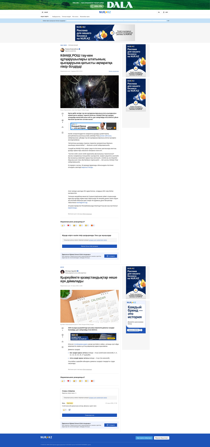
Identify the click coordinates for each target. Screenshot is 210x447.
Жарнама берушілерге (161, 438)
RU (159, 12)
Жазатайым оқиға (84, 16)
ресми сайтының (105, 136)
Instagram (112, 256)
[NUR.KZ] (105, 12)
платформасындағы (81, 344)
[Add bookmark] (62, 132)
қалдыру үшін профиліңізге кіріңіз (98, 240)
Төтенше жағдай (66, 16)
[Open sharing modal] (62, 127)
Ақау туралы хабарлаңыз (144, 438)
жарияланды (72, 208)
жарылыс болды (87, 167)
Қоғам (62, 267)
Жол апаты (75, 16)
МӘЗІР (46, 12)
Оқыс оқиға (44, 16)
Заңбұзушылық (56, 16)
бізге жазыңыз (87, 214)
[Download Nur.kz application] (105, 5)
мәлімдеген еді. (82, 202)
